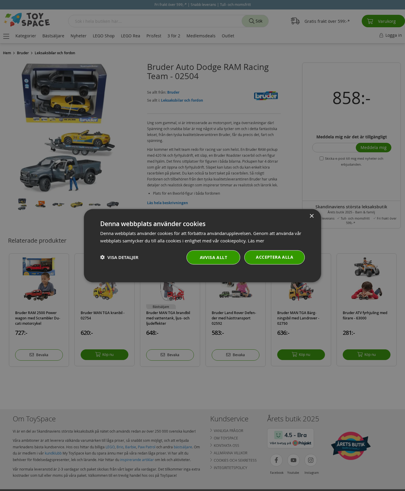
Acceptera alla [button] (274, 257)
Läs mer (256, 240)
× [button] (311, 216)
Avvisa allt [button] (213, 257)
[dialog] (202, 245)
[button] (119, 257)
